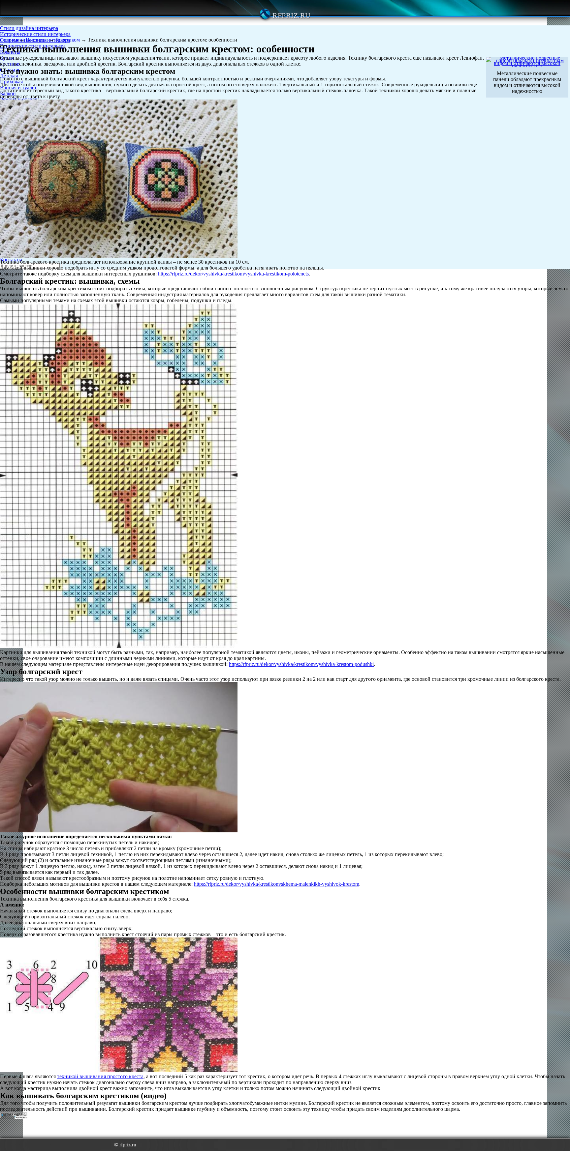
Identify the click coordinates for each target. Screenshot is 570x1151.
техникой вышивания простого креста (100, 1076)
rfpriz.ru (291, 15)
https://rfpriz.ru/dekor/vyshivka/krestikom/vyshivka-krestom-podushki (301, 664)
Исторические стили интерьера (35, 34)
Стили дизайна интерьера (29, 28)
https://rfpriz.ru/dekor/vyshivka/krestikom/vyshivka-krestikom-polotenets (233, 273)
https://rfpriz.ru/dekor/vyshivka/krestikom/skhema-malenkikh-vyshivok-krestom (276, 884)
